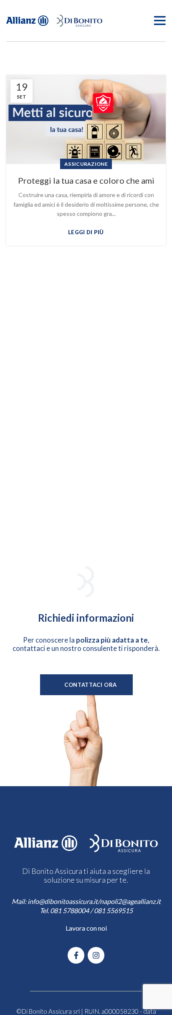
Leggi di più (86, 232)
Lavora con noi (86, 928)
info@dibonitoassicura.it (63, 901)
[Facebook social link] (76, 955)
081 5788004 (69, 910)
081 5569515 (113, 910)
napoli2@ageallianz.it (130, 901)
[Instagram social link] (96, 955)
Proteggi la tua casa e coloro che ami (86, 180)
